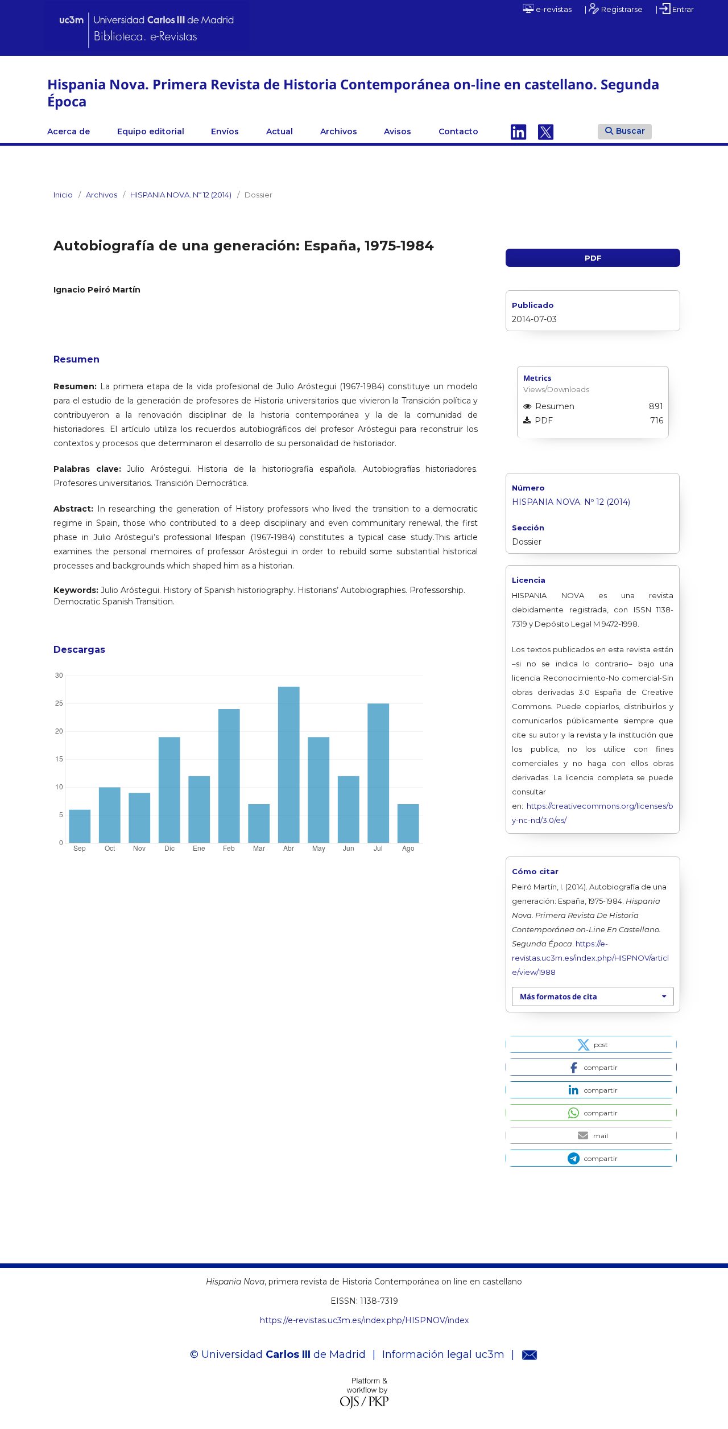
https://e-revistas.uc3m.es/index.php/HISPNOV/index (364, 1320)
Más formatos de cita (558, 996)
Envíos (225, 131)
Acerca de (68, 131)
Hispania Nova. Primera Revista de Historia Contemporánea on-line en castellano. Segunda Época (353, 92)
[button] (591, 1044)
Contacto (458, 131)
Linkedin (519, 131)
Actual (279, 131)
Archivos (338, 131)
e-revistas (553, 9)
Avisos (397, 131)
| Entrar (675, 9)
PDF (593, 257)
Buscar (630, 131)
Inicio (63, 194)
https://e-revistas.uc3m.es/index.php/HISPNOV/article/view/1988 (590, 958)
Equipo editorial (150, 131)
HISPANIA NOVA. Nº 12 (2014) (180, 194)
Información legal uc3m (443, 1354)
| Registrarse (614, 9)
